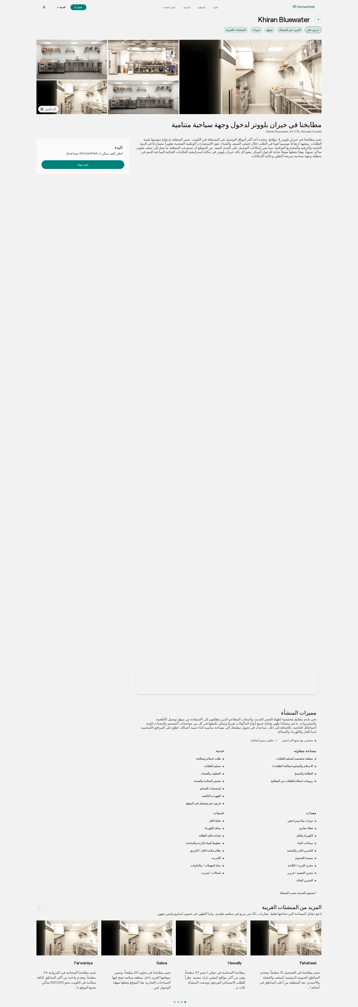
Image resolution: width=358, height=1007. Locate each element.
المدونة (187, 7)
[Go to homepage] (297, 6)
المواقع (202, 7)
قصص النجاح (169, 7)
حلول (216, 7)
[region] (227, 431)
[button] (61, 7)
